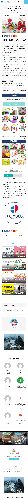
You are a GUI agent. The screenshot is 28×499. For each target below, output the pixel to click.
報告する (24, 228)
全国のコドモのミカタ (6, 469)
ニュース (16, 10)
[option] (8, 438)
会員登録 (26, 1)
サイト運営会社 (17, 471)
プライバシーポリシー (18, 469)
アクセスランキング (6, 471)
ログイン (22, 1)
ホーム (3, 466)
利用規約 (16, 466)
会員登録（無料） (14, 459)
